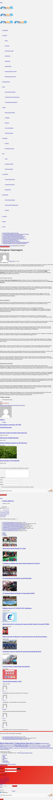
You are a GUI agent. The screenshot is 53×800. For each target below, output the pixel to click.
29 (3, 515)
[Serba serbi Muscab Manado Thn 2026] (10, 546)
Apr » (4, 516)
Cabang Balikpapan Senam (8, 745)
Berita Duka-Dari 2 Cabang (10, 743)
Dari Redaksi (5, 30)
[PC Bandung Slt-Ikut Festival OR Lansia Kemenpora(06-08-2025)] (10, 649)
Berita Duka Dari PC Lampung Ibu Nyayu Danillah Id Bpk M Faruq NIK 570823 (26, 624)
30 (4, 515)
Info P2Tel (5, 35)
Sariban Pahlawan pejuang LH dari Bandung (13, 443)
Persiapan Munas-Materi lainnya (11, 205)
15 (3, 512)
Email (1, 482)
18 (7, 512)
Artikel (4, 107)
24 (5, 513)
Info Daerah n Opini (9, 50)
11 (7, 511)
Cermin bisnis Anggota (10, 184)
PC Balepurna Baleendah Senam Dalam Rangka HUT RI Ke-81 (16, 234)
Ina (3, 727)
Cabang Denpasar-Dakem (11, 746)
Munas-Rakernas (6, 762)
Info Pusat (7, 45)
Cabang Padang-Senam (34, 747)
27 (0, 515)
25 (7, 513)
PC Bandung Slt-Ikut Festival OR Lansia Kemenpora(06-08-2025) (22, 651)
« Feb (1, 516)
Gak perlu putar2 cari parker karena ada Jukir (13, 433)
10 (5, 511)
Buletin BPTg (8, 189)
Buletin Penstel (8, 66)
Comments (5, 535)
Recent (4, 532)
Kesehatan (7, 117)
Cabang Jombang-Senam (43, 746)
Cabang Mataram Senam (6, 748)
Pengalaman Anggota (9, 148)
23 (4, 513)
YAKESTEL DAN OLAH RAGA (12, 97)
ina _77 (4, 690)
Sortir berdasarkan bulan (5, 519)
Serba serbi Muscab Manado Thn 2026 (10, 233)
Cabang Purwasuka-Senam (46, 748)
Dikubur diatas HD (8, 501)
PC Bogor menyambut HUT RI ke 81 (10, 240)
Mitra (4, 86)
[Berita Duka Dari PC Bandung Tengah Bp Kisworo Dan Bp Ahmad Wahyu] (5, 634)
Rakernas (7, 210)
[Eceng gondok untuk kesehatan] (8, 458)
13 (0, 512)
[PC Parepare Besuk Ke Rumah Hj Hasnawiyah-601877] (10, 590)
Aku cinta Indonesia (9, 128)
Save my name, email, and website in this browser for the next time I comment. (18, 487)
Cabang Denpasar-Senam (21, 746)
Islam (6, 158)
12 (8, 511)
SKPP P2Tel (7, 56)
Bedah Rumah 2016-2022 (10, 76)
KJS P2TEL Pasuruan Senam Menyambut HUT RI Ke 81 (14, 238)
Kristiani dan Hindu (9, 164)
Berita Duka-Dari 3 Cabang (30, 743)
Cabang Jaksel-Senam (32, 746)
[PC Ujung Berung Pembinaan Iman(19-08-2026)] (10, 575)
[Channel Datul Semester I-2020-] (10, 678)
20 (0, 513)
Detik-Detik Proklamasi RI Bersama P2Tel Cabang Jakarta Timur (16, 242)
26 (8, 513)
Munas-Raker (5, 194)
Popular (4, 533)
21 (2, 513)
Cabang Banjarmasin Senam (34, 745)
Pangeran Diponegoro (4, 403)
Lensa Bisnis (5, 174)
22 (3, 513)
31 (5, 515)
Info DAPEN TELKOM (10, 92)
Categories (2, 751)
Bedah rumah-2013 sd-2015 (11, 71)
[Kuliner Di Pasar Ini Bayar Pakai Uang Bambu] (10, 664)
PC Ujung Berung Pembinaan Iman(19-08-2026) (13, 235)
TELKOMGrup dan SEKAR (11, 102)
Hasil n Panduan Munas (10, 199)
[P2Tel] (14, 24)
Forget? (13, 791)
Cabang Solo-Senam (4, 749)
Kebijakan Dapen (6, 81)
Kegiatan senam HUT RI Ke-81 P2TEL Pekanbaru (13, 237)
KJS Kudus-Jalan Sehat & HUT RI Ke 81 (11, 241)
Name (1, 479)
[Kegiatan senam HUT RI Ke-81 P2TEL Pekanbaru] (10, 605)
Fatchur (10, 261)
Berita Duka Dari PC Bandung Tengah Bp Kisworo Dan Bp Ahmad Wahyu (25, 636)
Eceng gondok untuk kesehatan (9, 460)
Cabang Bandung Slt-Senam (21, 745)
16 (4, 512)
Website (1, 484)
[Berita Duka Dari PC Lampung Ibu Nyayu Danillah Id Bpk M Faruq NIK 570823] (10, 621)
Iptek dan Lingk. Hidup (10, 112)
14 (2, 512)
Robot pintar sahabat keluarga (9, 438)
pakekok (4, 709)
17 (5, 512)
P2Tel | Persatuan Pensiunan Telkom (24, 752)
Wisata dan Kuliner (9, 133)
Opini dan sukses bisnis (10, 179)
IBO (3, 153)
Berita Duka (7, 61)
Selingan (7, 143)
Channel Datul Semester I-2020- (12, 681)
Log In (2, 799)
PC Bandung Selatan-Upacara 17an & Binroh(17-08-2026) (15, 243)
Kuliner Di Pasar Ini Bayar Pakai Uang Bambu (16, 666)
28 (2, 515)
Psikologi (7, 122)
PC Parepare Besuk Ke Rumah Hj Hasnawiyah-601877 (14, 236)
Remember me (4, 792)
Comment (2, 477)
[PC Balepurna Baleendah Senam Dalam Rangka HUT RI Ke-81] (10, 560)
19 (8, 512)
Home (6, 40)
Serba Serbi (5, 138)
